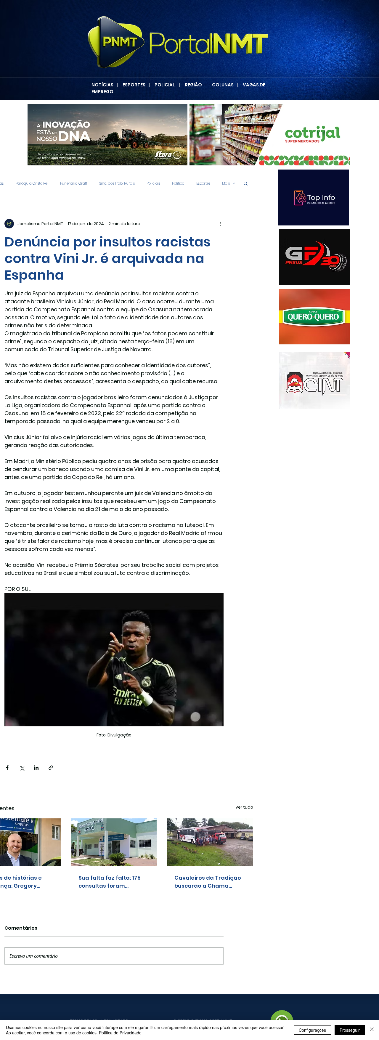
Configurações (312, 1030)
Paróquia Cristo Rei (31, 183)
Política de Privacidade (120, 1033)
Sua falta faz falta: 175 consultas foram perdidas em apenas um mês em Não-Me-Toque (112, 882)
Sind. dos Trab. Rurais (117, 183)
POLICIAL (165, 85)
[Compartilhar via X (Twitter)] (22, 767)
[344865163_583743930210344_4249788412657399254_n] (314, 257)
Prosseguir (350, 1030)
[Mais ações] (220, 223)
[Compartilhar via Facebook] (7, 767)
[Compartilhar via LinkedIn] (36, 767)
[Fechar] (371, 1030)
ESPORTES (136, 85)
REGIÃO (193, 85)
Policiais (153, 183)
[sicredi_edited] (273, 134)
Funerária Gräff (73, 183)
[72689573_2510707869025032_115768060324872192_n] (314, 380)
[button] (245, 183)
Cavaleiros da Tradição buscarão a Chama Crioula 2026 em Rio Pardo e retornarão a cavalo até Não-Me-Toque (207, 882)
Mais (226, 183)
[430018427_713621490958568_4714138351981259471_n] (110, 134)
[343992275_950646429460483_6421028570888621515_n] (287, 316)
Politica (178, 183)
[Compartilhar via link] (51, 767)
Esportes (203, 183)
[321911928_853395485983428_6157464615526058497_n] (286, 197)
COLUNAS (224, 85)
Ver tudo (244, 807)
